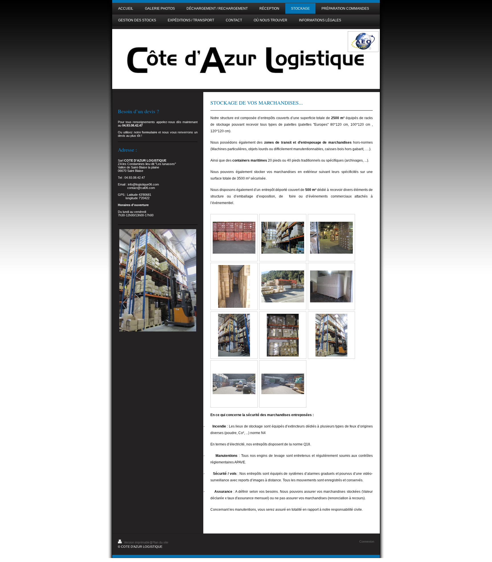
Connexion (366, 541)
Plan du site (160, 542)
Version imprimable (137, 542)
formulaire (149, 132)
